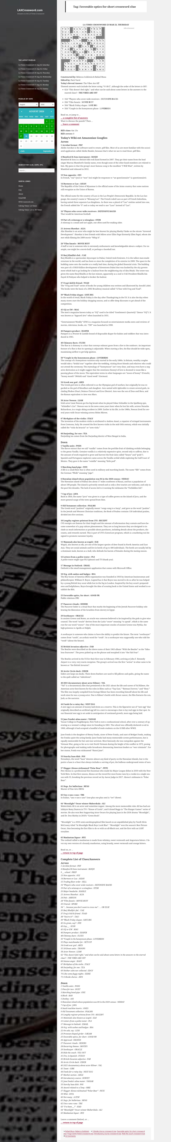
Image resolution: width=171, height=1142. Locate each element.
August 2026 (36, 111)
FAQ (20, 190)
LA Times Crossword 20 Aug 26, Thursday (34, 73)
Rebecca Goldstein (82, 1131)
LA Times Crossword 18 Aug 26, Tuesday (34, 81)
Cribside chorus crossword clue (104, 1131)
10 (21, 131)
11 (26, 131)
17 (21, 136)
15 (47, 131)
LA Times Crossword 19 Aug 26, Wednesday (35, 77)
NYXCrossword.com (26, 202)
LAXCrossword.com (30, 10)
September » (48, 151)
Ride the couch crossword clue (133, 1134)
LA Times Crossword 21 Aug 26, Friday (33, 69)
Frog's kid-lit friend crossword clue (80, 1134)
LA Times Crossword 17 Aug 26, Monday (34, 85)
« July (22, 151)
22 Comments (70, 1136)
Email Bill (22, 198)
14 (42, 131)
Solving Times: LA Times (28, 206)
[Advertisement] (37, 37)
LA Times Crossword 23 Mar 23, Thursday (106, 24)
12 (31, 131)
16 (52, 131)
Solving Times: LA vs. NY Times (30, 210)
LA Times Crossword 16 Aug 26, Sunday (33, 89)
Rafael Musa (70, 1131)
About (21, 194)
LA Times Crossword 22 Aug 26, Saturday (34, 65)
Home (21, 186)
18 (26, 136)
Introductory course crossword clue (107, 1134)
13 (36, 131)
